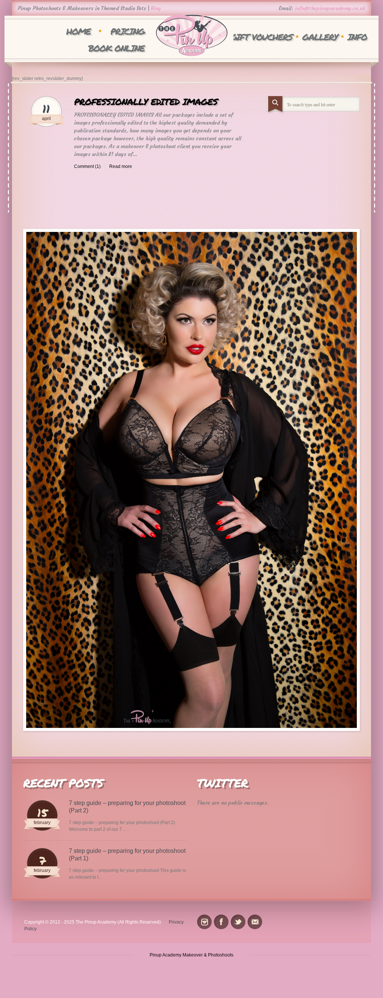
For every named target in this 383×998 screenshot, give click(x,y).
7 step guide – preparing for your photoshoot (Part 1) (127, 854)
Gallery (320, 36)
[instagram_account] (204, 922)
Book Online (116, 48)
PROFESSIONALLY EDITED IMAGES (146, 101)
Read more (120, 166)
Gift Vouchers (261, 36)
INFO (357, 36)
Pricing (127, 31)
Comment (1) (87, 166)
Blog (155, 8)
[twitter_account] (238, 922)
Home (78, 31)
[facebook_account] (221, 922)
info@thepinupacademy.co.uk (330, 8)
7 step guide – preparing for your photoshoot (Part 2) (127, 807)
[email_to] (255, 922)
